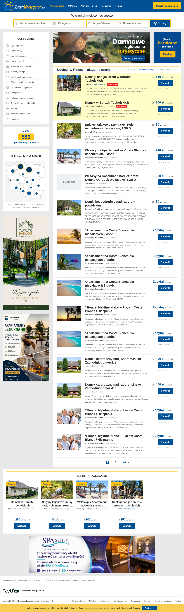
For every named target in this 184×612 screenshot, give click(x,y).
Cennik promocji (89, 6)
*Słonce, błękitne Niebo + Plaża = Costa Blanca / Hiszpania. (114, 309)
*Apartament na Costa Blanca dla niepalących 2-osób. (109, 258)
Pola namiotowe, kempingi (22, 98)
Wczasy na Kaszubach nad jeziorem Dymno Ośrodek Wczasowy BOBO (111, 178)
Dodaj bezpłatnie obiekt (167, 6)
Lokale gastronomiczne (21, 77)
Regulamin (106, 6)
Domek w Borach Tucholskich (107, 102)
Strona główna (57, 6)
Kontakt (118, 6)
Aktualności (105, 601)
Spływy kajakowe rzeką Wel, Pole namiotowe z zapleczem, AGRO (109, 126)
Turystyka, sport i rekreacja (23, 103)
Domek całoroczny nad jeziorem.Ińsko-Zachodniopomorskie (113, 360)
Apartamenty (16, 51)
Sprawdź (165, 83)
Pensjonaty (16, 93)
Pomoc (147, 601)
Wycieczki (15, 108)
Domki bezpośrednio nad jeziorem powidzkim (110, 203)
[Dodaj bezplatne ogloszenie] (167, 47)
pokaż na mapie (98, 84)
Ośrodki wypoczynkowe (21, 87)
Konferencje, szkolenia (21, 66)
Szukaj (160, 23)
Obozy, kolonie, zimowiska (22, 82)
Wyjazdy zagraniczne (20, 114)
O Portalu (72, 6)
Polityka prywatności (162, 601)
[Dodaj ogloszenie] (132, 56)
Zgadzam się (150, 608)
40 (124, 462)
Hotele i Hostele (18, 61)
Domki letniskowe (18, 56)
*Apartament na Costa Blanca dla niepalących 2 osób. (109, 232)
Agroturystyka (17, 45)
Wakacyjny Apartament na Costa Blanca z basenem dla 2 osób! (116, 152)
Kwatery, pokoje (18, 72)
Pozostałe (15, 119)
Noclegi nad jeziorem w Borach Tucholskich (108, 78)
